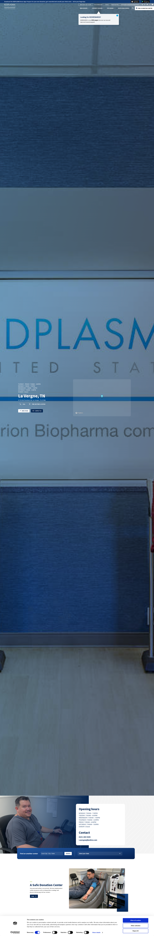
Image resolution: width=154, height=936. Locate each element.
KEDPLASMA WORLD (123, 8)
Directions (25, 411)
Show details (96, 932)
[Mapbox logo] (79, 413)
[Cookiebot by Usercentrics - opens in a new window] (15, 932)
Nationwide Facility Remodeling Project (130, 4)
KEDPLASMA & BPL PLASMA (85, 4)
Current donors (97, 8)
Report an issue (114, 4)
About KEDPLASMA (98, 4)
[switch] (54, 932)
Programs (110, 8)
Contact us (38, 411)
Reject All (135, 931)
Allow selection (135, 925)
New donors (84, 8)
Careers (107, 4)
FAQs (32, 896)
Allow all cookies (135, 920)
